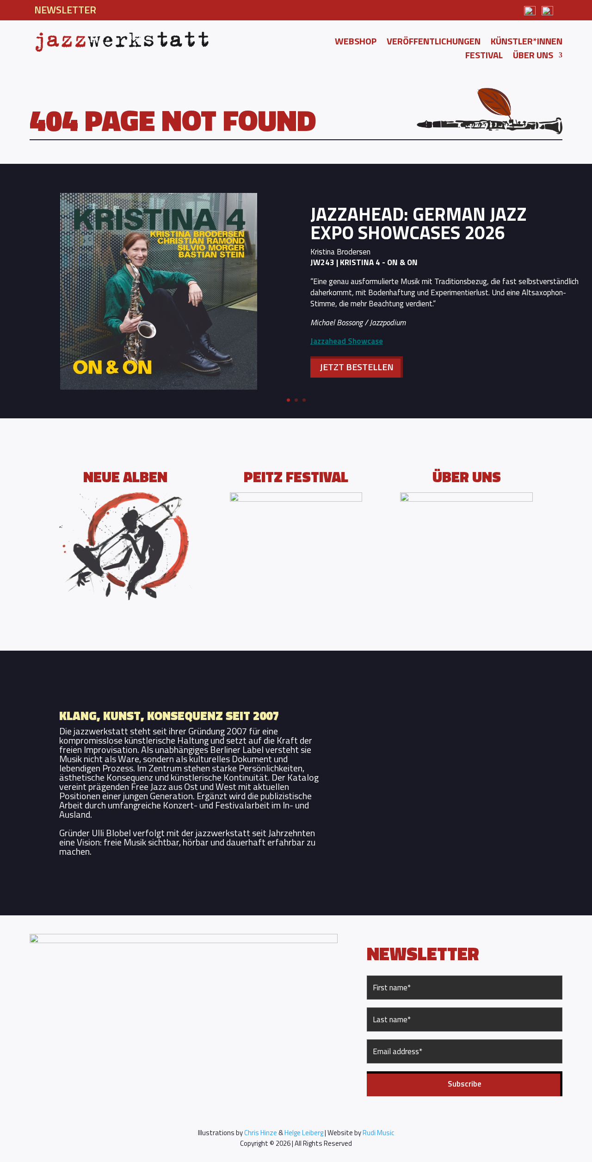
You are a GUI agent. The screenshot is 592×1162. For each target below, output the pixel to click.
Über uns (533, 57)
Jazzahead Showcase (346, 341)
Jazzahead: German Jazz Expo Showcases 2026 (418, 223)
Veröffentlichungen (434, 43)
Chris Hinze (260, 1132)
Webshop (355, 43)
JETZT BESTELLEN (357, 367)
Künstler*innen (526, 43)
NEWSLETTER (65, 10)
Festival (484, 57)
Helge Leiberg (303, 1132)
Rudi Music (378, 1132)
